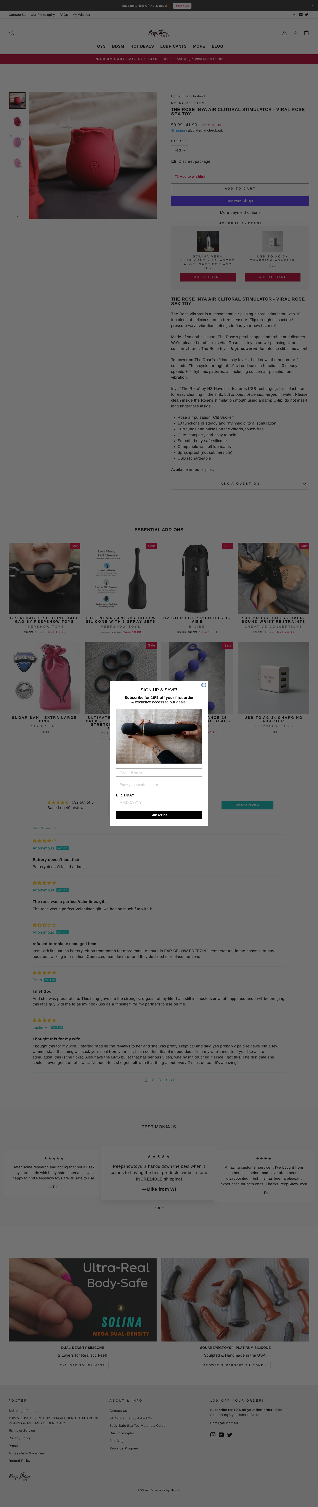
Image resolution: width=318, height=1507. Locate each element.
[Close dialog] (204, 685)
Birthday (125, 795)
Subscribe (159, 815)
